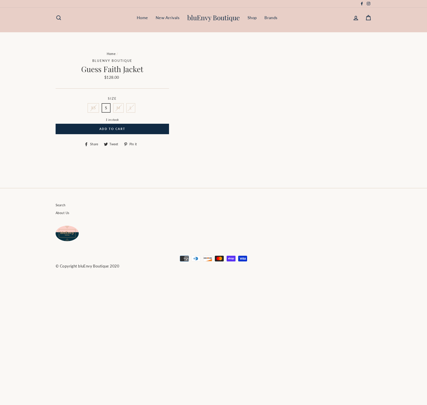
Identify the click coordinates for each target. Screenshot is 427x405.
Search (61, 205)
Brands (271, 17)
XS (93, 107)
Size (112, 98)
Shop (252, 17)
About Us (62, 213)
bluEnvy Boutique (213, 17)
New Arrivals (167, 17)
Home (142, 17)
